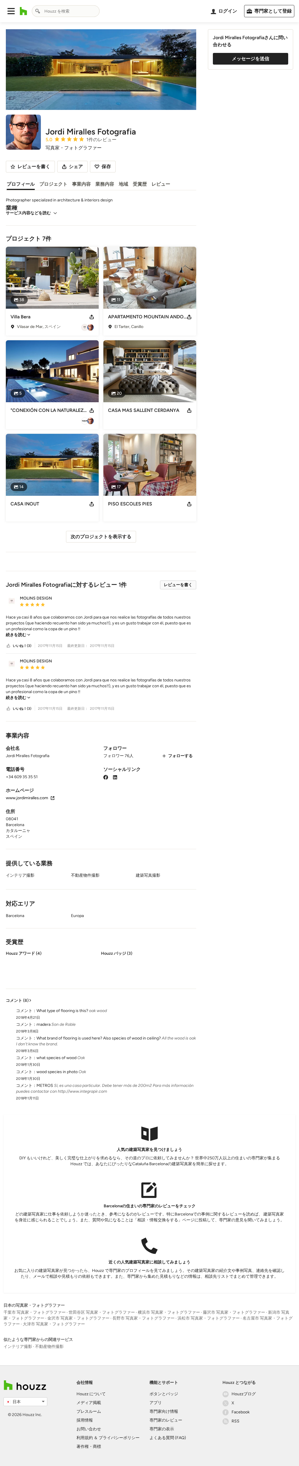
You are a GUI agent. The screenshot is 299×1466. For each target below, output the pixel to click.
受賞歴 (140, 184)
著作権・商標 (89, 1446)
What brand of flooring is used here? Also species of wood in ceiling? (98, 1038)
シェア (76, 166)
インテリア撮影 (18, 1346)
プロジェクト (53, 184)
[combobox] (66, 11)
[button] (11, 11)
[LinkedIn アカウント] (115, 777)
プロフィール (21, 184)
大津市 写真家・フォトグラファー (54, 1324)
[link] (18, 634)
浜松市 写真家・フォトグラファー (209, 1318)
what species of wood (56, 1057)
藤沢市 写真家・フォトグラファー (234, 1312)
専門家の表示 (162, 1429)
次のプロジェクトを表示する (101, 536)
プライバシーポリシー (119, 1437)
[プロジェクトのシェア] (92, 317)
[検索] (38, 11)
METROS (44, 1085)
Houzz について (91, 1393)
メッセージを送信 (250, 58)
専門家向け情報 (164, 1411)
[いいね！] (8, 646)
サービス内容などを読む (28, 212)
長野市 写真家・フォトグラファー (143, 1318)
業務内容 (104, 184)
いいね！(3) (22, 646)
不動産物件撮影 (49, 1346)
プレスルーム (89, 1411)
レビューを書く (178, 584)
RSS (235, 1421)
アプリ (156, 1402)
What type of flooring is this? (62, 1010)
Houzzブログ (244, 1393)
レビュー (161, 184)
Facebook (241, 1412)
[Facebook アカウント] (105, 777)
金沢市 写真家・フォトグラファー (78, 1318)
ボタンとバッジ (164, 1393)
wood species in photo (57, 1071)
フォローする (180, 755)
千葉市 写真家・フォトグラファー (35, 1312)
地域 (123, 184)
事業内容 (81, 184)
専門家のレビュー (166, 1420)
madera (43, 1024)
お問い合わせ (89, 1429)
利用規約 (85, 1437)
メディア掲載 (89, 1402)
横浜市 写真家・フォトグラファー (169, 1312)
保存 (106, 166)
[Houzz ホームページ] (23, 11)
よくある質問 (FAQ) (168, 1437)
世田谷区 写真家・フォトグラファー (102, 1312)
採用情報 (85, 1420)
